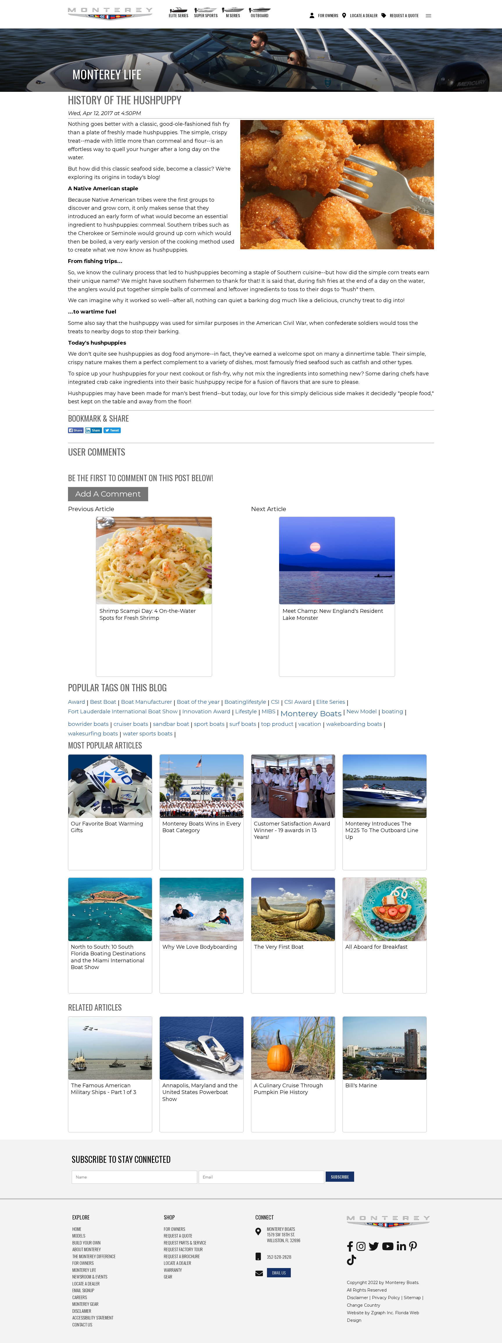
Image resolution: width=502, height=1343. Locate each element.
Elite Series (178, 15)
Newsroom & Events (89, 1277)
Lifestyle (246, 711)
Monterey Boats (311, 713)
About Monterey (86, 1249)
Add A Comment (108, 494)
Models (78, 1236)
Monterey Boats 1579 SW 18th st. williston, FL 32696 (283, 1234)
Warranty (173, 1270)
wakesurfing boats (93, 733)
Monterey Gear (85, 1304)
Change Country (363, 1305)
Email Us (279, 1272)
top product (277, 724)
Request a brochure (182, 1256)
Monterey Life (84, 1270)
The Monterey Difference (94, 1256)
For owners (174, 1229)
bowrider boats (88, 724)
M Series (233, 15)
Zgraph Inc (382, 1312)
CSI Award (297, 702)
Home (76, 1229)
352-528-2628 (279, 1257)
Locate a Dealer (86, 1284)
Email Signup (83, 1290)
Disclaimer (81, 1311)
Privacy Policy (386, 1297)
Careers (79, 1297)
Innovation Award (206, 711)
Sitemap (412, 1297)
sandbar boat (171, 724)
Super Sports (206, 15)
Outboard (259, 15)
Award (76, 702)
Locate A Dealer (363, 15)
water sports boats (148, 733)
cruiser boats (131, 724)
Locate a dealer (177, 1263)
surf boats (243, 724)
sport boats (209, 724)
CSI (275, 702)
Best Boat (103, 702)
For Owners (328, 15)
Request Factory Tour (183, 1249)
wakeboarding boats (354, 724)
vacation (309, 724)
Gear (168, 1277)
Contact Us (82, 1325)
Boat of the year (198, 702)
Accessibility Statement (92, 1318)
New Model (362, 711)
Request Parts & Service (185, 1243)
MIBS (268, 711)
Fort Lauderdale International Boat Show (123, 711)
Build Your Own (86, 1243)
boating (392, 711)
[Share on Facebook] (76, 433)
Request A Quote (404, 15)
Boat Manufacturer (146, 702)
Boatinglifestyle (245, 702)
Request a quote (178, 1236)
